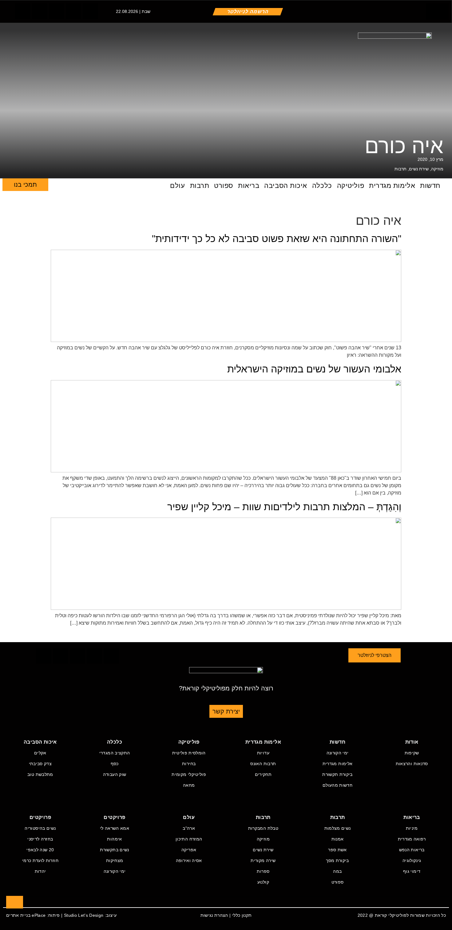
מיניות (412, 828)
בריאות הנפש (412, 849)
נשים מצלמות (337, 828)
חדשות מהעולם (337, 785)
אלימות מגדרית (392, 185)
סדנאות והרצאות (412, 763)
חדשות (430, 185)
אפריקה (188, 849)
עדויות (263, 752)
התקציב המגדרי (114, 752)
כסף (115, 763)
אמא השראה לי (114, 828)
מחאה (189, 785)
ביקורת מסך (337, 860)
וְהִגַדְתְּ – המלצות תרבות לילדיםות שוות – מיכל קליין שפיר (284, 506)
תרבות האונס (263, 763)
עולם (177, 185)
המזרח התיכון (189, 839)
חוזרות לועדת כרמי (40, 860)
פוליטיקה (350, 185)
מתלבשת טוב (40, 774)
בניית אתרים (18, 915)
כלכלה (322, 185)
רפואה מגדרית (412, 839)
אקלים (40, 752)
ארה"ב (189, 828)
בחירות (189, 763)
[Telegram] (73, 11)
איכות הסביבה (285, 185)
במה (337, 871)
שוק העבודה (114, 774)
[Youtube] (90, 11)
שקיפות (412, 752)
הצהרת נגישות (214, 915)
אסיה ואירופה (189, 860)
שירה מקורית (263, 860)
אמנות (337, 839)
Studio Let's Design (84, 915)
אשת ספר (337, 849)
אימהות (114, 839)
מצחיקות (114, 860)
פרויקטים (114, 817)
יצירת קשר (226, 711)
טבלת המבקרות (263, 828)
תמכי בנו (25, 184)
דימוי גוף (411, 871)
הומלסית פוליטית (189, 752)
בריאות (248, 185)
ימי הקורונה (338, 752)
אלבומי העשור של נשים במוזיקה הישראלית (314, 369)
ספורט (223, 185)
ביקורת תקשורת (337, 774)
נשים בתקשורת (114, 849)
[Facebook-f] (22, 11)
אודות (411, 742)
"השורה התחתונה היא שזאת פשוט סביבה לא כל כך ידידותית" (276, 238)
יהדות (40, 871)
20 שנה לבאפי (40, 849)
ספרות (263, 871)
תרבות (400, 168)
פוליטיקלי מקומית (189, 774)
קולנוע (263, 882)
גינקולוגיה (411, 860)
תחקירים (263, 774)
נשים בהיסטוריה (40, 828)
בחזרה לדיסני (40, 839)
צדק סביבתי (40, 763)
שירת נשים (419, 168)
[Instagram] (56, 11)
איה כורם (404, 145)
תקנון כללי (242, 915)
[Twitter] (39, 11)
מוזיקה (437, 168)
